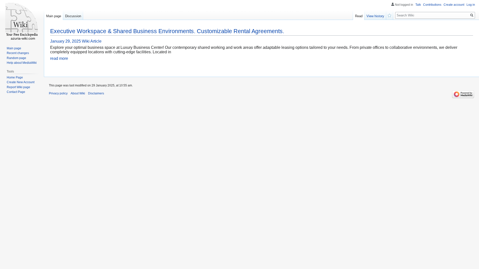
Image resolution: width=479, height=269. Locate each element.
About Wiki (78, 93)
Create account (454, 4)
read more (59, 58)
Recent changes (18, 53)
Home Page (15, 77)
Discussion (73, 16)
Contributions (432, 4)
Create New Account (20, 82)
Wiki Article (92, 41)
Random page (16, 58)
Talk (418, 4)
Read (358, 16)
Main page (53, 16)
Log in (471, 4)
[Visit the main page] (22, 20)
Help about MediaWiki (22, 63)
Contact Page (16, 92)
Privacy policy (58, 93)
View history (375, 16)
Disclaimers (96, 93)
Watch (389, 15)
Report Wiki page (18, 87)
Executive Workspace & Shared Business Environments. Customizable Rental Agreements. (167, 31)
